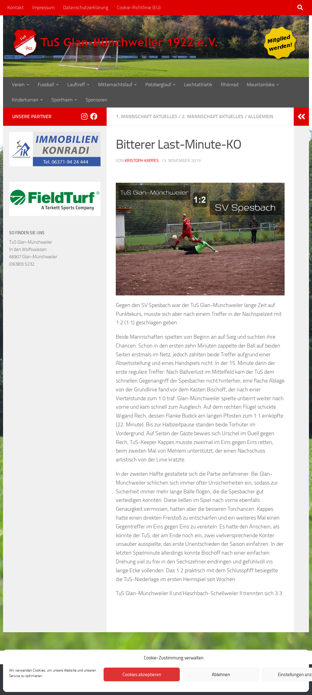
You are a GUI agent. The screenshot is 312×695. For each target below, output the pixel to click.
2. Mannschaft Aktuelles (212, 116)
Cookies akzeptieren (141, 674)
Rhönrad (229, 84)
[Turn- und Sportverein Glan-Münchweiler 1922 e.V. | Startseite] (117, 42)
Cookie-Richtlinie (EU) (139, 7)
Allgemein (260, 116)
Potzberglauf (158, 84)
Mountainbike (261, 84)
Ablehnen (221, 674)
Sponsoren (96, 100)
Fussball (46, 84)
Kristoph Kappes (142, 160)
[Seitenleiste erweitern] (301, 117)
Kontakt (15, 7)
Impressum (43, 7)
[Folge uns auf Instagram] (84, 116)
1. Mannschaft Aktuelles (146, 116)
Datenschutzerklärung (85, 7)
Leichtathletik (198, 84)
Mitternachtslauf (115, 84)
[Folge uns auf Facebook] (94, 116)
